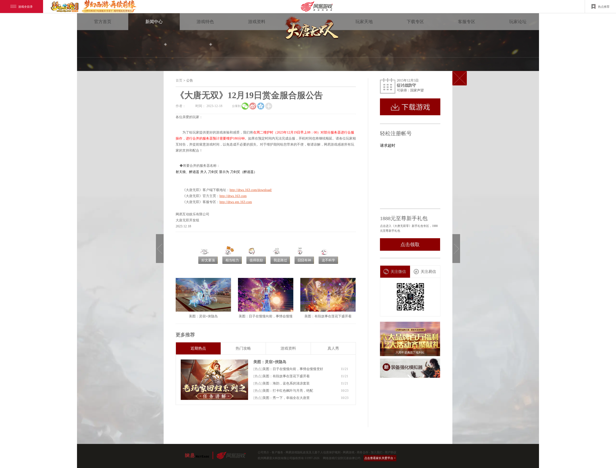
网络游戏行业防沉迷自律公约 (341, 458)
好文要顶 (208, 260)
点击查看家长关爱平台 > (380, 458)
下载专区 (415, 21)
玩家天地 (364, 21)
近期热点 (198, 348)
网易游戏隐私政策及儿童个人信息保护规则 (313, 452)
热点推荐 (604, 6)
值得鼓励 (256, 260)
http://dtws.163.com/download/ (251, 190)
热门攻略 (243, 348)
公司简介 (263, 452)
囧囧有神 (304, 260)
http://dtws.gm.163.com (235, 202)
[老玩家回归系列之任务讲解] (214, 379)
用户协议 (390, 452)
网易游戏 (348, 452)
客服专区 (466, 21)
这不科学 (328, 260)
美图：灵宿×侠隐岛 (269, 362)
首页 (179, 80)
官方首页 (102, 21)
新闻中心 (154, 21)
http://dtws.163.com (233, 196)
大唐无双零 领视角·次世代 (310, 29)
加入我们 (376, 452)
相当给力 (232, 260)
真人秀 (333, 348)
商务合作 (362, 452)
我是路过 (280, 260)
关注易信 (428, 271)
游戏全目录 (25, 6)
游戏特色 (205, 21)
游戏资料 (256, 21)
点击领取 (410, 244)
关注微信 (398, 271)
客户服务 (277, 452)
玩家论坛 (517, 21)
